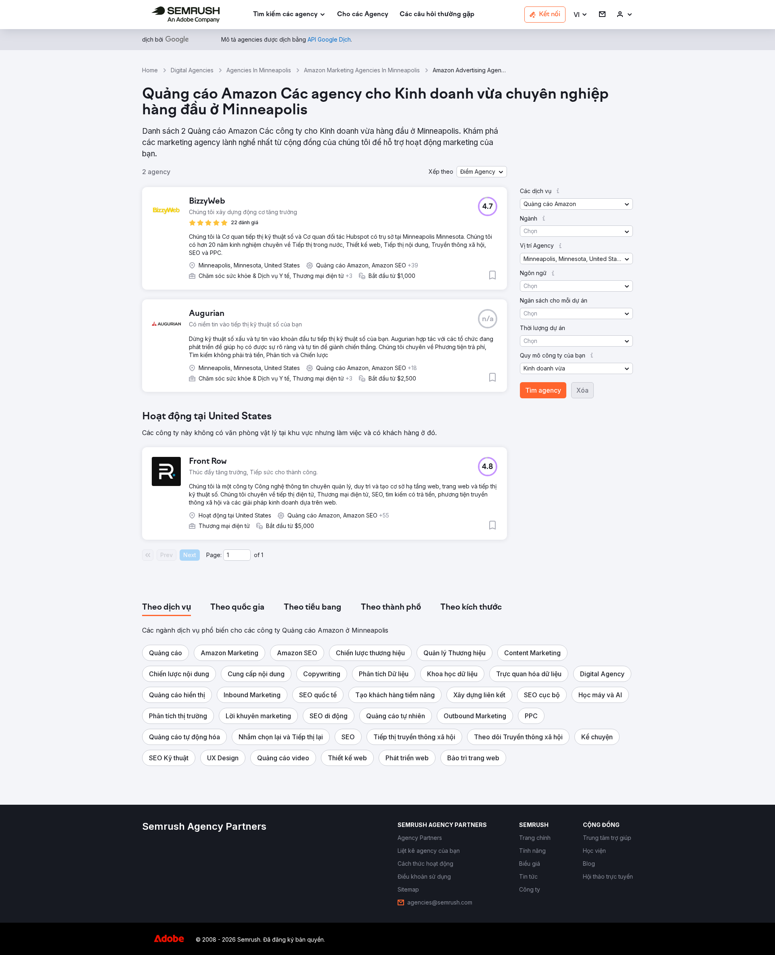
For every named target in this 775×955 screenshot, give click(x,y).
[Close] (529, 375)
